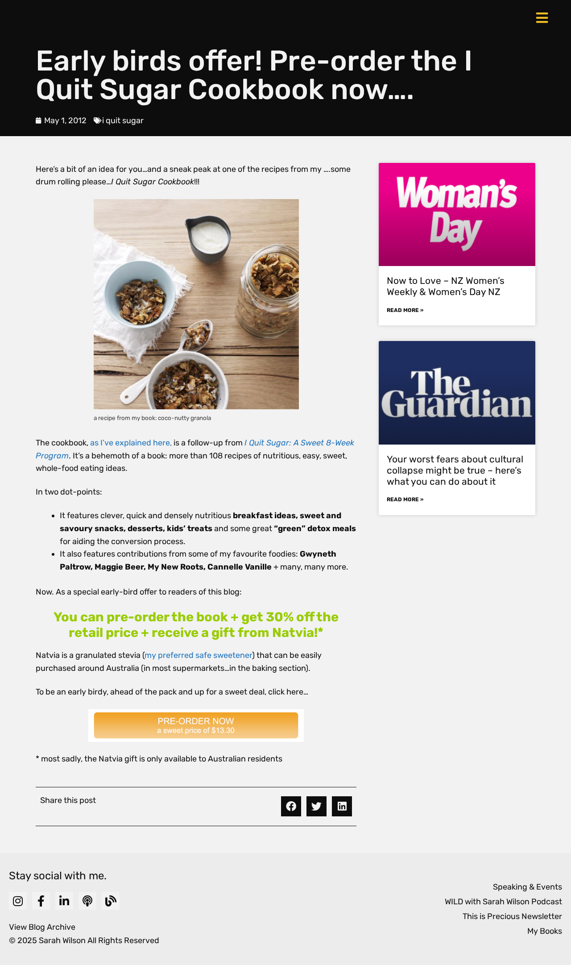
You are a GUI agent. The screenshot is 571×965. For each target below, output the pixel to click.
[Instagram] (18, 901)
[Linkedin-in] (64, 901)
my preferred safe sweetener (198, 655)
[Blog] (111, 901)
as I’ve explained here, (131, 443)
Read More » (405, 310)
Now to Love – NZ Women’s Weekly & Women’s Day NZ (446, 286)
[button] (291, 806)
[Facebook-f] (41, 901)
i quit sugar (123, 120)
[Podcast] (87, 901)
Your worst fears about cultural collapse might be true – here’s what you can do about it (455, 470)
